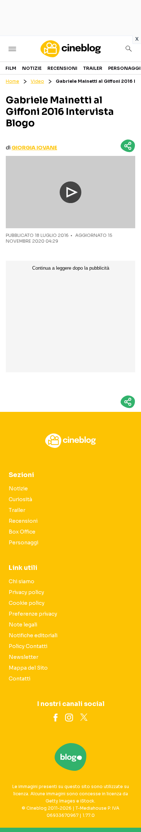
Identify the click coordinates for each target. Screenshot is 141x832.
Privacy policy (26, 592)
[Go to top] (126, 808)
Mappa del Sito (28, 668)
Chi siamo (21, 581)
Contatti (19, 678)
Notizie (32, 68)
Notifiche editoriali (33, 635)
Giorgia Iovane (34, 147)
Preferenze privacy (33, 614)
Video (37, 81)
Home (12, 81)
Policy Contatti (28, 646)
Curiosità (20, 499)
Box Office (22, 532)
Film (10, 68)
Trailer (92, 68)
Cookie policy (26, 603)
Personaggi (124, 68)
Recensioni (62, 68)
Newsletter (23, 657)
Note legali (23, 624)
